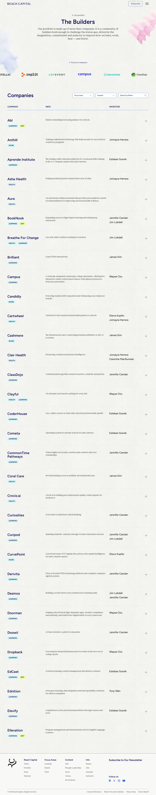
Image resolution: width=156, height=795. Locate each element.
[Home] (19, 4)
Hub (66, 764)
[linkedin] (110, 780)
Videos (68, 776)
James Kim (115, 256)
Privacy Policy (131, 792)
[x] (114, 780)
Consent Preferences (94, 792)
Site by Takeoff (143, 792)
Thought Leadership (73, 768)
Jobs (87, 768)
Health (47, 768)
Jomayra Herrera (118, 139)
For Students (70, 780)
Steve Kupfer (116, 315)
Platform (27, 776)
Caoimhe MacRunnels (121, 359)
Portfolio (27, 768)
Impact (88, 764)
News (67, 772)
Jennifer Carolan (118, 217)
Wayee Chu (115, 276)
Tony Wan (114, 690)
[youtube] (124, 780)
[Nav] (146, 3)
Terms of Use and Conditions (114, 792)
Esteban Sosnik (118, 159)
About (26, 764)
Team (26, 772)
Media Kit (90, 776)
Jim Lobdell (115, 222)
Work (47, 772)
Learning (48, 764)
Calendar (89, 772)
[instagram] (119, 780)
